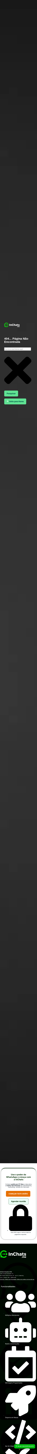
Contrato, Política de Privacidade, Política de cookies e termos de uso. (17, 1279)
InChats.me (28, 1449)
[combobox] (17, 349)
